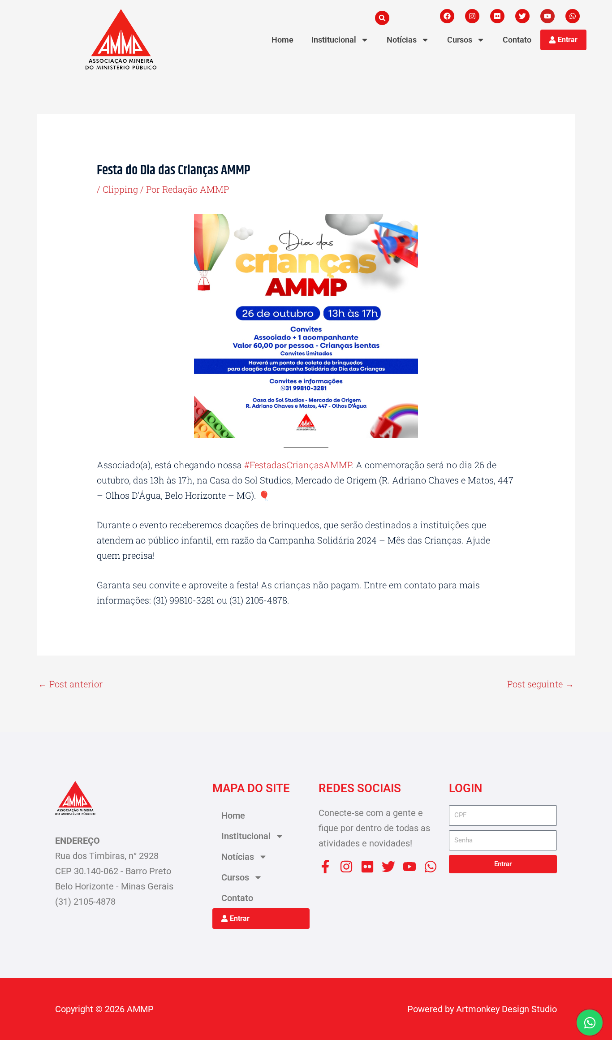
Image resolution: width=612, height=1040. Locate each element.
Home (282, 39)
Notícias (402, 39)
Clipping (120, 189)
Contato (517, 39)
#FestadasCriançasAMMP (297, 464)
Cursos (459, 39)
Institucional (333, 39)
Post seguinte (540, 684)
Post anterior (70, 684)
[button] (382, 18)
